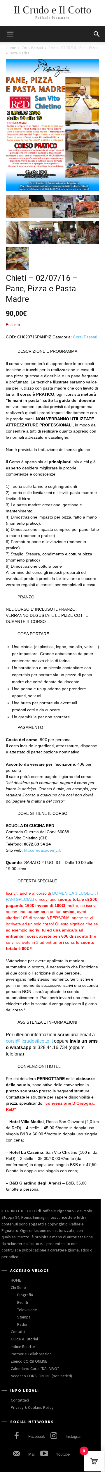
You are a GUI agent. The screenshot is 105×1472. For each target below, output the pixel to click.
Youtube (63, 1454)
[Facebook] (16, 1436)
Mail (31, 1454)
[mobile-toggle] (10, 34)
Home (11, 47)
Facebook (36, 1436)
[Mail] (16, 1454)
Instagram (74, 1436)
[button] (97, 34)
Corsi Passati (32, 47)
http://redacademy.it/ (43, 850)
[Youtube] (43, 1454)
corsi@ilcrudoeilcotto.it (29, 1041)
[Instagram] (53, 1436)
